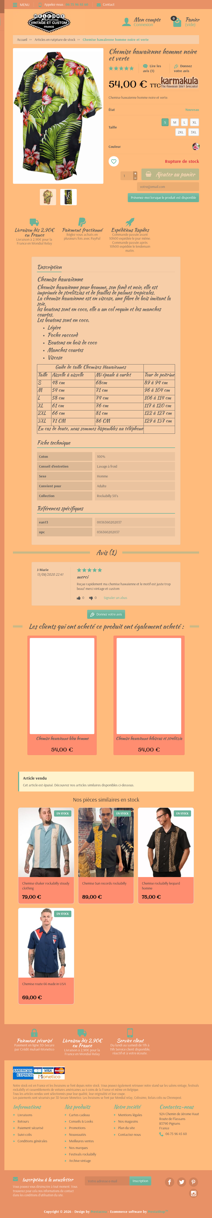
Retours (23, 1121)
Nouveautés (77, 1134)
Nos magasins (128, 1121)
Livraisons (25, 1115)
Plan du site (126, 1127)
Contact (109, 4)
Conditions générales (32, 1141)
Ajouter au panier (175, 174)
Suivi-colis (25, 1134)
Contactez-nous (129, 1134)
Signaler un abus (115, 597)
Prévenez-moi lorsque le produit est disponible (163, 197)
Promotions (77, 1127)
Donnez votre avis (183, 68)
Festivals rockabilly (82, 1154)
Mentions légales (130, 1115)
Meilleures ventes (81, 1141)
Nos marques (78, 1147)
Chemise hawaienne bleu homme (62, 738)
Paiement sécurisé (30, 1127)
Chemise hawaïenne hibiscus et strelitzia (149, 738)
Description (49, 267)
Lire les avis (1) (152, 68)
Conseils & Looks (81, 1121)
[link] (169, 1181)
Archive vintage (80, 1160)
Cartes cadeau (79, 1115)
